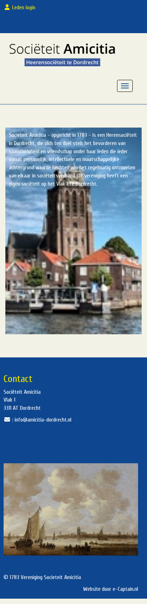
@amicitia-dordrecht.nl (43, 420)
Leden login (24, 7)
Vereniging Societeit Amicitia (51, 577)
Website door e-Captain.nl (110, 589)
